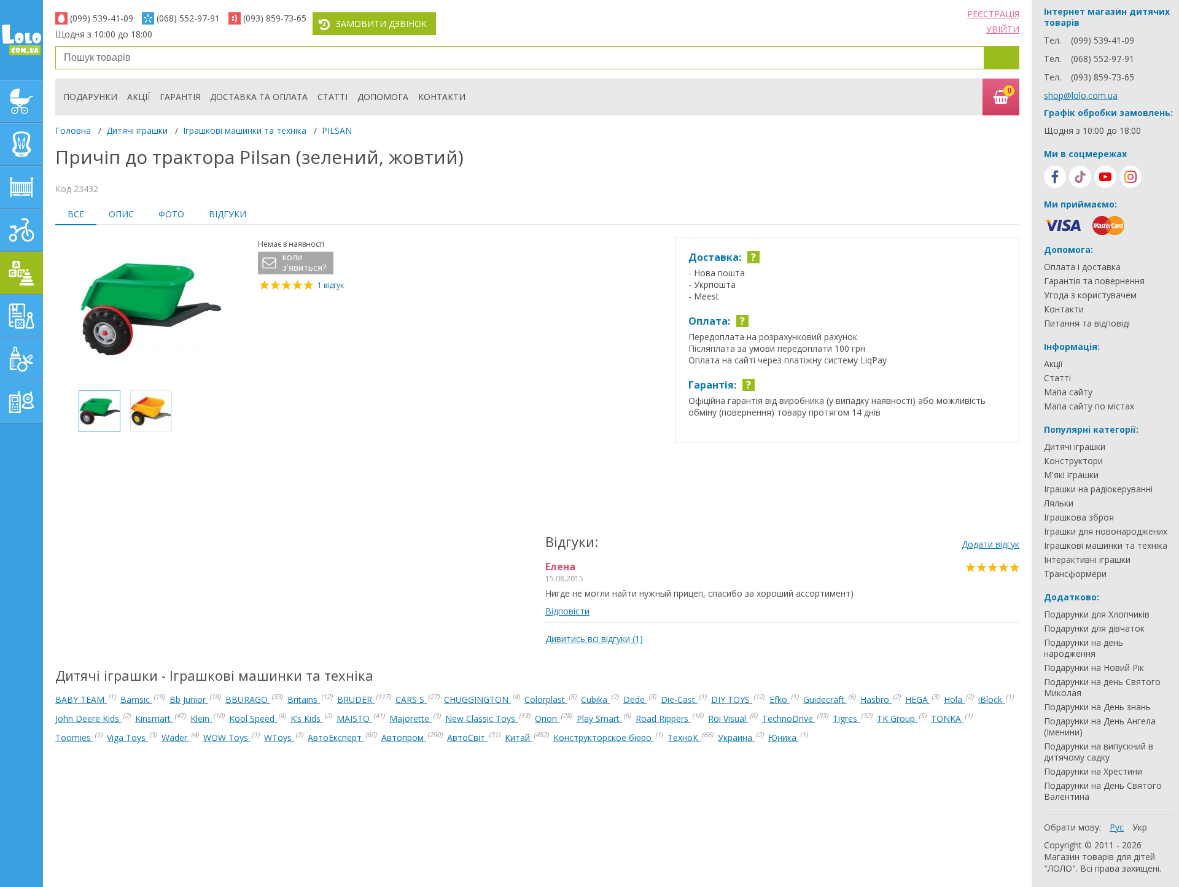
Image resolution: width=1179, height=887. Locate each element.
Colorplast (545, 699)
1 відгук (330, 285)
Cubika (595, 699)
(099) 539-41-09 (101, 18)
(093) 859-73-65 (274, 18)
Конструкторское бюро (603, 737)
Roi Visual (728, 718)
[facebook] (1055, 177)
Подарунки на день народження (1083, 648)
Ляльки (1058, 503)
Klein (201, 718)
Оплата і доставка (1082, 267)
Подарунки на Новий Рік (1094, 667)
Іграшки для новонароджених (1105, 531)
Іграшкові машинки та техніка (244, 130)
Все (76, 214)
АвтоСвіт (467, 737)
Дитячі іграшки (137, 130)
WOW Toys (227, 737)
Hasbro (876, 699)
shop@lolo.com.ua (1081, 95)
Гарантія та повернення (1094, 281)
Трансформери (1075, 573)
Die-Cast (679, 699)
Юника (783, 737)
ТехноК (684, 737)
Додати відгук (990, 544)
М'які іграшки (1071, 475)
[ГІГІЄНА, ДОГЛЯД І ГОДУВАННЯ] (21, 359)
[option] (150, 309)
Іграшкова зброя (1079, 517)
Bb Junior (188, 699)
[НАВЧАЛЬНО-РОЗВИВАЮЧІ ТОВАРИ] (21, 316)
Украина (736, 737)
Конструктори (1073, 461)
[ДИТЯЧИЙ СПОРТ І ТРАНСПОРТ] (21, 230)
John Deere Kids (88, 718)
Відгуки (227, 214)
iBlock (991, 699)
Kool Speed (253, 718)
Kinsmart (154, 718)
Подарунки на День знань (1097, 707)
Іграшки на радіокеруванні (1098, 489)
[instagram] (1130, 177)
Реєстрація (993, 14)
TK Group (897, 718)
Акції (138, 97)
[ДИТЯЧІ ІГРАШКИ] (21, 273)
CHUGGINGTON (477, 699)
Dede (635, 699)
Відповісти (567, 611)
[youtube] (1105, 177)
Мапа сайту (1068, 392)
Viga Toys (127, 737)
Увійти (1002, 29)
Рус (1117, 827)
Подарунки (90, 97)
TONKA (947, 718)
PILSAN (337, 130)
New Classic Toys (481, 718)
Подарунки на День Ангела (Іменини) (1100, 727)
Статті (332, 97)
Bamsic (136, 699)
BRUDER (356, 699)
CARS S (411, 699)
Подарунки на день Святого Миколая (1102, 687)
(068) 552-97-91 (188, 18)
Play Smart (599, 718)
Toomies (74, 737)
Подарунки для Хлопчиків (1097, 614)
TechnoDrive (788, 718)
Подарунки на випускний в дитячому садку (1098, 752)
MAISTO (354, 718)
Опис (121, 214)
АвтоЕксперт (336, 737)
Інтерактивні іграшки (1087, 559)
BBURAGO (247, 699)
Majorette (410, 718)
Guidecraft (825, 699)
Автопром (403, 737)
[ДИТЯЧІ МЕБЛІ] (21, 187)
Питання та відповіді (1087, 323)
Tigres (846, 718)
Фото (171, 214)
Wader (175, 737)
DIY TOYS (731, 699)
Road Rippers (663, 718)
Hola (954, 699)
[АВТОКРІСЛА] (21, 144)
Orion (547, 718)
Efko (779, 699)
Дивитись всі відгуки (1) (594, 639)
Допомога (382, 97)
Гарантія (180, 97)
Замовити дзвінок (381, 23)
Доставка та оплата (259, 97)
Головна (73, 130)
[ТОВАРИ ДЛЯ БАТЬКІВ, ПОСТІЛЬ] (21, 402)
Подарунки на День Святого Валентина (1103, 791)
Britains (303, 699)
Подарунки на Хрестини (1093, 771)
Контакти (441, 97)
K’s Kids (306, 718)
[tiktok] (1080, 177)
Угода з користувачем (1090, 295)
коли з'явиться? (304, 262)
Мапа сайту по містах (1089, 406)
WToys (279, 737)
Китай (518, 737)
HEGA (917, 699)
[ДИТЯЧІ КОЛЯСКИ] (21, 101)
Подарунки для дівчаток (1094, 628)
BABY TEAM (81, 699)
